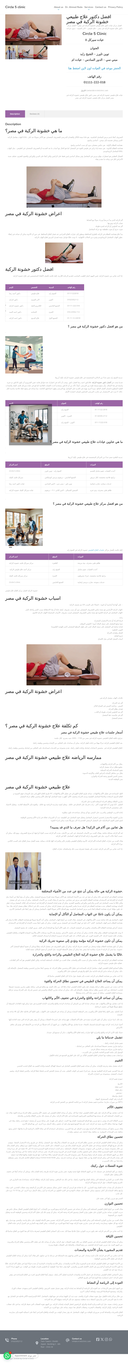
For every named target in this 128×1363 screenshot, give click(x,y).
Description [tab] (15, 114)
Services (88, 7)
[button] (7, 1356)
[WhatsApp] (110, 1339)
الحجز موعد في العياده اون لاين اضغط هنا (94, 68)
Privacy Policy (115, 7)
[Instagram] (106, 1339)
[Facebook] (97, 1339)
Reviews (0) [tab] (35, 114)
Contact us (100, 7)
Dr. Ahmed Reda (73, 7)
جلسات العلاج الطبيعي (96, 550)
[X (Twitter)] (102, 1339)
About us (58, 7)
